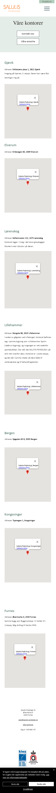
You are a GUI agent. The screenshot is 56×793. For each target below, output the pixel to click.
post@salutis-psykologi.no (28, 720)
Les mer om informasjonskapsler (26, 776)
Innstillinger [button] (28, 789)
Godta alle (41, 784)
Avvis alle (15, 784)
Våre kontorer (28, 724)
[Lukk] (52, 771)
